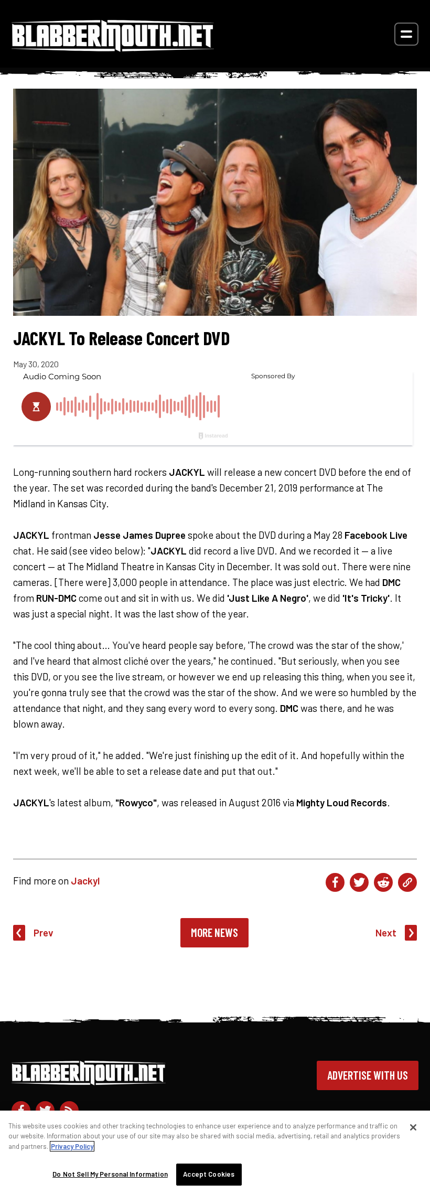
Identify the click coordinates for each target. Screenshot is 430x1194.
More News (214, 932)
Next (385, 932)
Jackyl (85, 881)
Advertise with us (367, 1075)
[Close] (413, 1127)
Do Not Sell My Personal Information (110, 1174)
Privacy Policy (72, 1146)
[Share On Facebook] (335, 882)
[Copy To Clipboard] (407, 882)
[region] (215, 1152)
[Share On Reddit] (383, 882)
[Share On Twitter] (359, 882)
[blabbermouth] (113, 48)
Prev (43, 932)
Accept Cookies (208, 1174)
